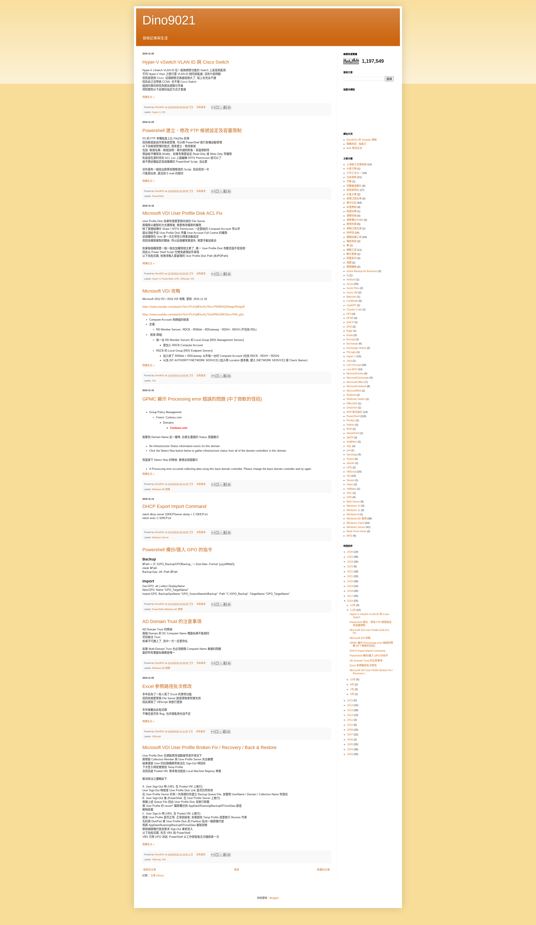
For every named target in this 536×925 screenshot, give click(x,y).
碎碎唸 (350, 232)
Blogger (274, 898)
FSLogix (351, 352)
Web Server (353, 501)
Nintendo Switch (356, 399)
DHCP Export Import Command (174, 506)
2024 (350, 561)
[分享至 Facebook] (225, 107)
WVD (349, 535)
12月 (353, 605)
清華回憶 (352, 215)
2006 (350, 739)
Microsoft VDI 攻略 (161, 291)
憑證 (349, 262)
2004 (350, 749)
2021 (350, 576)
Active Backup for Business (362, 271)
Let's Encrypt (354, 365)
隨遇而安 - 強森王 (356, 144)
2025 (350, 556)
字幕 (349, 181)
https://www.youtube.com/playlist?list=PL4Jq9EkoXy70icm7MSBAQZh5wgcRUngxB (193, 306)
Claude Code (354, 309)
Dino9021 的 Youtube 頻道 (362, 139)
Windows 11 (353, 510)
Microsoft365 (354, 390)
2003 (350, 754)
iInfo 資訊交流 (354, 148)
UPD (176, 279)
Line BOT (352, 369)
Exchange (352, 343)
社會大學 (352, 194)
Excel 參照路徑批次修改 (167, 686)
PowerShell (157, 196)
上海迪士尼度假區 (357, 164)
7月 (352, 689)
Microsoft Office (355, 382)
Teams (350, 458)
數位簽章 (352, 254)
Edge (350, 330)
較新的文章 (149, 869)
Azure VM (352, 292)
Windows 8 (353, 514)
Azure (350, 284)
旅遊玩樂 (352, 211)
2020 (350, 581)
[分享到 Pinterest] (229, 107)
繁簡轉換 (352, 266)
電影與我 (352, 241)
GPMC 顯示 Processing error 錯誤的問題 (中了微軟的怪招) (202, 399)
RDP (349, 429)
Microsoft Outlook (356, 386)
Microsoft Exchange (358, 377)
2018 (350, 591)
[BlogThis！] (217, 107)
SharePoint (353, 433)
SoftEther (352, 441)
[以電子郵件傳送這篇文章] (213, 107)
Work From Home (356, 531)
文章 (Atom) (157, 875)
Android (351, 279)
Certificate (352, 300)
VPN (349, 497)
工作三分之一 (354, 173)
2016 (350, 600)
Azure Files (353, 288)
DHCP (350, 322)
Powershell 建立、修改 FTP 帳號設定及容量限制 (192, 130)
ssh (348, 450)
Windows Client (355, 523)
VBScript (184, 279)
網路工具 (352, 249)
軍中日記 (352, 202)
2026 (350, 551)
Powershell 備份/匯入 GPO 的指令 (177, 549)
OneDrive (352, 407)
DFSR (350, 318)
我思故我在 (353, 190)
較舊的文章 (323, 869)
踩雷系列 (352, 258)
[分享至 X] (221, 107)
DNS (349, 326)
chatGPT (351, 305)
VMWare (351, 488)
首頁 (236, 869)
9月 (352, 684)
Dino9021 (169, 20)
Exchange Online (356, 348)
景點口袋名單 (354, 228)
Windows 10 (354, 505)
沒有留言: (201, 107)
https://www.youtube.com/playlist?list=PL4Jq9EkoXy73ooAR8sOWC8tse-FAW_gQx (193, 314)
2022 (350, 571)
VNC (349, 493)
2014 (350, 705)
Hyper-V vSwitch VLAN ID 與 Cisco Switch (185, 62)
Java (349, 360)
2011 (350, 719)
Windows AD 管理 (161, 489)
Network (351, 394)
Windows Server (160, 537)
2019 (350, 586)
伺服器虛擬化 (354, 185)
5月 (352, 694)
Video (350, 484)
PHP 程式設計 (354, 412)
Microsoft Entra (355, 373)
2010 (350, 724)
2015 (350, 700)
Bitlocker (351, 296)
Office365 (352, 403)
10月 (353, 679)
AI (348, 275)
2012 (350, 715)
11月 (353, 610)
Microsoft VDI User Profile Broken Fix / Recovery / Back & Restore (209, 747)
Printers (351, 420)
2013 (350, 710)
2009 (350, 729)
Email (350, 335)
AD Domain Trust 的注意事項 (171, 621)
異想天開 (352, 224)
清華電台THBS (355, 219)
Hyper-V (156, 112)
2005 (350, 744)
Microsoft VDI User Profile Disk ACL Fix (182, 213)
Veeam (350, 480)
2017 (350, 596)
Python (350, 424)
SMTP (350, 437)
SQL (349, 446)
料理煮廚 (352, 207)
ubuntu (350, 463)
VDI (163, 112)
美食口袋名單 (354, 198)
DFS (349, 313)
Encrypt (351, 339)
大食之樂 (352, 168)
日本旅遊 (352, 177)
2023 (350, 566)
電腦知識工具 (354, 237)
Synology (352, 454)
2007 (350, 734)
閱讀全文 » (148, 97)
